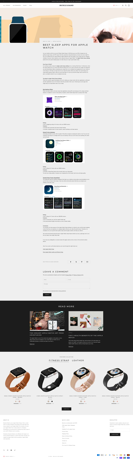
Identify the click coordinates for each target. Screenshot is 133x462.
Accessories (17, 5)
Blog (25, 5)
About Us (64, 443)
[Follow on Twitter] (4, 450)
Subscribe (115, 434)
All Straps (6, 5)
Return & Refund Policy (67, 436)
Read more (32, 344)
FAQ (30, 5)
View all (66, 409)
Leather (78, 360)
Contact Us (64, 440)
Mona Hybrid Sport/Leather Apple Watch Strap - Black (115, 396)
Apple (70, 332)
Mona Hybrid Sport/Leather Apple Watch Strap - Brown (17, 396)
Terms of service (65, 438)
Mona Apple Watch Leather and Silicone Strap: (53, 252)
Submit (47, 294)
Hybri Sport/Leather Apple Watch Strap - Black (50, 396)
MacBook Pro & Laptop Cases (68, 429)
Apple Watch (57, 41)
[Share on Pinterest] (82, 261)
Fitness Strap (59, 360)
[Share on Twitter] (76, 261)
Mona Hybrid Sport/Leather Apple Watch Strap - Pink (82, 396)
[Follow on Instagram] (7, 450)
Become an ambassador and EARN (69, 423)
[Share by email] (87, 261)
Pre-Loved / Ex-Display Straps (68, 445)
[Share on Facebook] (70, 261)
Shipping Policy (65, 433)
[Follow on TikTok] (15, 450)
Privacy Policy (68, 275)
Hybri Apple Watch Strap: (48, 249)
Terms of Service (77, 275)
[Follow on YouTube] (11, 450)
